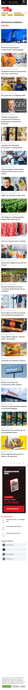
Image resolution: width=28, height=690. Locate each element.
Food (4, 45)
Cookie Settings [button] (15, 686)
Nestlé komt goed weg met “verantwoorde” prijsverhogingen (12, 49)
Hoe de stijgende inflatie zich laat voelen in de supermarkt (12, 455)
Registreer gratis (19, 15)
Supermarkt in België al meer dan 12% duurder (13, 264)
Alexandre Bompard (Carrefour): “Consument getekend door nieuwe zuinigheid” (13, 289)
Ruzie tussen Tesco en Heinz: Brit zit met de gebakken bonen (13, 431)
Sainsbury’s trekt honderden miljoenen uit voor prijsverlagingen (14, 407)
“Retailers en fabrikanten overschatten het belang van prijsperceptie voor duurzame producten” (11, 120)
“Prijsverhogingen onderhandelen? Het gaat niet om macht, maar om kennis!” (12, 171)
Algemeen (5, 69)
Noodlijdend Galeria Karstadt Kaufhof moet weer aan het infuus (13, 72)
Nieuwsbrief (18, 13)
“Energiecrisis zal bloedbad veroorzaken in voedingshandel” (12, 146)
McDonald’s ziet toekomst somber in (13, 361)
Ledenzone (4, 13)
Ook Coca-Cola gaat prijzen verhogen (13, 241)
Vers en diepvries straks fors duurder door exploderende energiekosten (13, 314)
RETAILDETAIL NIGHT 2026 (13, 533)
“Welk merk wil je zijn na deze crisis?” (13, 195)
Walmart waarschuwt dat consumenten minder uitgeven (11, 383)
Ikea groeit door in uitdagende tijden (13, 95)
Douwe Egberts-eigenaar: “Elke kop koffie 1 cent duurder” (13, 338)
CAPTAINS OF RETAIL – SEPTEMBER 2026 (15, 520)
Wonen (5, 93)
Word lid (10, 15)
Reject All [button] (23, 686)
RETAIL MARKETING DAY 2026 (13, 526)
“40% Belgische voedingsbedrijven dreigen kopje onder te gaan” (12, 218)
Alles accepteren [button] (6, 686)
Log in (3, 15)
